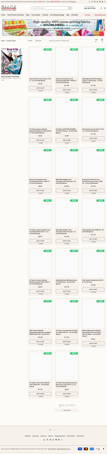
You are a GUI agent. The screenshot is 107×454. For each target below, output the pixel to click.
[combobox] (50, 8)
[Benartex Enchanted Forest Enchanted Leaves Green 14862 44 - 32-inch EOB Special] (93, 162)
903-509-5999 (52, 449)
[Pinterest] (100, 1)
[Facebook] (92, 1)
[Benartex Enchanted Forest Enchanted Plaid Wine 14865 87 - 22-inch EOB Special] (40, 162)
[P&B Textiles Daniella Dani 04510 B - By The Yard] (93, 263)
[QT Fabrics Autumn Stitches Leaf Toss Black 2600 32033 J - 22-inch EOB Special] (40, 213)
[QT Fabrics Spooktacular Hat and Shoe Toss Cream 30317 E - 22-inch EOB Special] (67, 365)
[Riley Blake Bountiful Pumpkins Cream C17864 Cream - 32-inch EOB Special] (93, 62)
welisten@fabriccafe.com (63, 449)
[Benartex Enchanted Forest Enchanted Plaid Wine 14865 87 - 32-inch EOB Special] (67, 62)
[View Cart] (105, 8)
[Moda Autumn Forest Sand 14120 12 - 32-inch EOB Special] (93, 112)
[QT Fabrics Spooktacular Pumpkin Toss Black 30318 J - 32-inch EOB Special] (67, 313)
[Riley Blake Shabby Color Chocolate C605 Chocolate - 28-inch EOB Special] (67, 162)
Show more (67, 410)
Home (3, 40)
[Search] (52, 8)
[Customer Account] (101, 8)
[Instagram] (94, 1)
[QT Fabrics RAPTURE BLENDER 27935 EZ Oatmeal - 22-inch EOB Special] (67, 112)
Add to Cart (40, 88)
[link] (11, 60)
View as (96, 40)
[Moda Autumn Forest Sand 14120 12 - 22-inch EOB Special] (40, 62)
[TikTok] (97, 1)
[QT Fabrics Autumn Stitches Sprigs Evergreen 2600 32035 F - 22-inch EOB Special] (40, 263)
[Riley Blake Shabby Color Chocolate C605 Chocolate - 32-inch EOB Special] (67, 213)
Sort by (30, 40)
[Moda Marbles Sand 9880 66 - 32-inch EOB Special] (93, 213)
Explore (73, 1)
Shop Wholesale (100, 15)
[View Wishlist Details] (98, 8)
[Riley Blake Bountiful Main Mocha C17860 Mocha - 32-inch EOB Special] (67, 263)
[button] (39, 40)
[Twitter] (105, 1)
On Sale (87, 15)
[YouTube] (89, 1)
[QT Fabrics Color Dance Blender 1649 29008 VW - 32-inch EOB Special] (40, 365)
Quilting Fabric (11, 40)
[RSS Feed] (102, 1)
